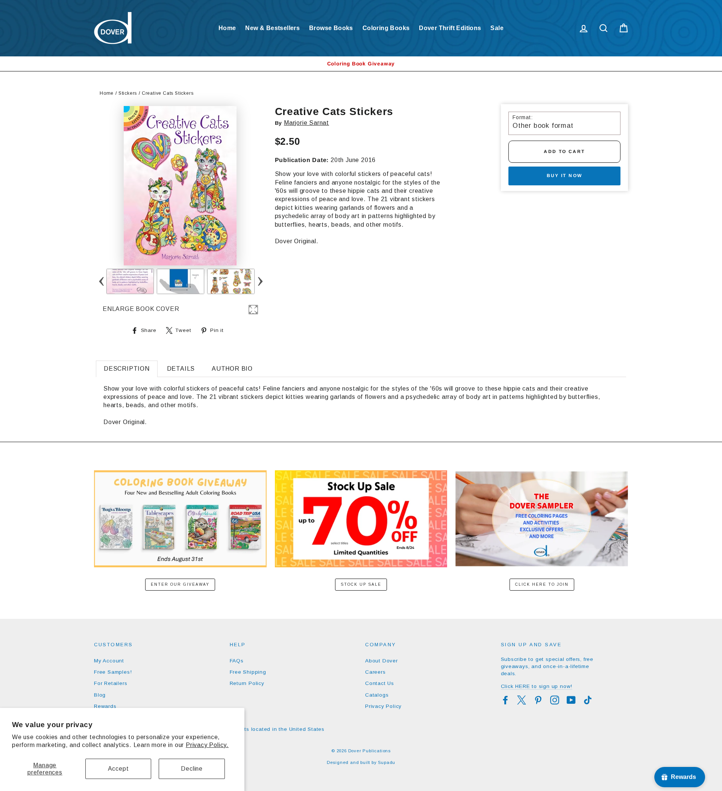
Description (127, 368)
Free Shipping (248, 672)
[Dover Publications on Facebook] (505, 700)
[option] (361, 63)
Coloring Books (386, 28)
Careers (375, 672)
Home (227, 28)
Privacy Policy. (207, 745)
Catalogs (376, 695)
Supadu (386, 762)
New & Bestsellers (272, 28)
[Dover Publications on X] (521, 700)
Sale (497, 28)
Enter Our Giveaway (180, 584)
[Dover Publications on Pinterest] (538, 700)
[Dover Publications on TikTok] (587, 700)
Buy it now (564, 175)
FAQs (237, 661)
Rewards (105, 706)
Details (181, 368)
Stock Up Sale (361, 584)
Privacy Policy (383, 706)
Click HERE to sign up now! (537, 686)
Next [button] (260, 281)
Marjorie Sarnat (306, 123)
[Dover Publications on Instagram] (554, 700)
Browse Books (331, 28)
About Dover (381, 661)
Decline (192, 768)
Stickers (127, 93)
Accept (118, 768)
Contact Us (379, 683)
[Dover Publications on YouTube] (571, 700)
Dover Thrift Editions (450, 28)
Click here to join (542, 584)
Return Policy (247, 683)
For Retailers (110, 683)
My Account (109, 661)
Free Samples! (113, 672)
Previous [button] (101, 281)
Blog (100, 695)
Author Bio (232, 368)
